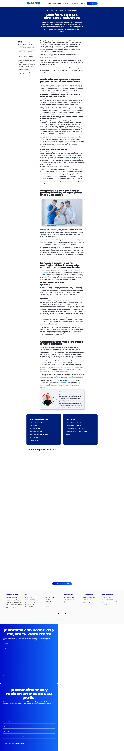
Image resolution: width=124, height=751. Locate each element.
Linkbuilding (47, 605)
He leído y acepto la (14, 676)
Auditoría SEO (47, 603)
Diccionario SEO (48, 606)
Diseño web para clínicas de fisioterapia (44, 455)
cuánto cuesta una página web (60, 371)
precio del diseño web (59, 367)
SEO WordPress (29, 606)
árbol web (72, 159)
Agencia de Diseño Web (36, 431)
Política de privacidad (19, 676)
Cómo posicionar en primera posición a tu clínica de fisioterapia (53, 574)
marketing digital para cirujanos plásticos (53, 376)
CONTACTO (92, 3)
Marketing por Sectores (107, 599)
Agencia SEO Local (35, 428)
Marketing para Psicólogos (73, 425)
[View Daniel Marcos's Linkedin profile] (57, 399)
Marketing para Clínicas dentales (75, 422)
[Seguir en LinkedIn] (65, 613)
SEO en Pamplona (87, 599)
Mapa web (104, 604)
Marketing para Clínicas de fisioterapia (76, 431)
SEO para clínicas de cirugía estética (72, 377)
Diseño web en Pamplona (89, 597)
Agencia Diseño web (69, 597)
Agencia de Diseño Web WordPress (39, 434)
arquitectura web (61, 159)
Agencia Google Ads (35, 437)
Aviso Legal (49, 619)
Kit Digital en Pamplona (88, 602)
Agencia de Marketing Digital (37, 422)
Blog (103, 602)
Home (48, 10)
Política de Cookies (73, 619)
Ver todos (68, 434)
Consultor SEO (34, 440)
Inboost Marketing (63, 382)
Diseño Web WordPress (69, 599)
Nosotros (82, 3)
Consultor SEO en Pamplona (89, 601)
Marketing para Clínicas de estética (76, 428)
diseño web (74, 48)
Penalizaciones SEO (30, 602)
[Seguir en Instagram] (62, 613)
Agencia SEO (33, 425)
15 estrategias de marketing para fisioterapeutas (48, 515)
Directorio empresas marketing (109, 601)
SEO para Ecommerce (49, 597)
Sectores (74, 3)
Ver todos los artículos (62, 583)
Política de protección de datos (60, 619)
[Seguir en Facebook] (58, 613)
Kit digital (66, 602)
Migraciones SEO (29, 604)
